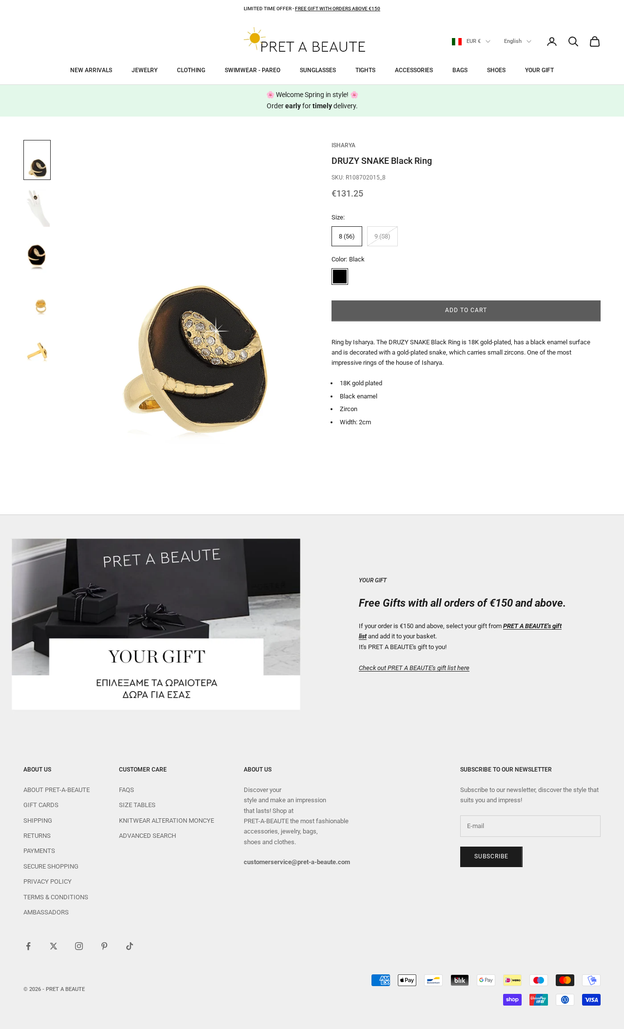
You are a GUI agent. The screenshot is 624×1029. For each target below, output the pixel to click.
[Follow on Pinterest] (104, 946)
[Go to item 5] (37, 351)
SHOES (496, 70)
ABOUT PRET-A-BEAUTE (56, 789)
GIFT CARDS (40, 805)
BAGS (460, 70)
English (513, 41)
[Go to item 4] (37, 303)
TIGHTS (365, 70)
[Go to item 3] (37, 256)
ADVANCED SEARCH (147, 835)
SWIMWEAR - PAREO (252, 70)
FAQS (126, 789)
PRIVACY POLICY (47, 881)
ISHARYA (343, 145)
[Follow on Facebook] (28, 946)
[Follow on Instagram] (79, 946)
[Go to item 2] (37, 208)
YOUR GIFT (539, 70)
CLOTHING (191, 70)
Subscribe (491, 856)
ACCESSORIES (414, 70)
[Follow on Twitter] (53, 946)
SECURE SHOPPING (50, 866)
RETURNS (37, 835)
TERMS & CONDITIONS (55, 897)
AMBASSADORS (46, 912)
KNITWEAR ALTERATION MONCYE (166, 820)
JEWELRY (144, 70)
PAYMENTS (39, 850)
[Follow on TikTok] (130, 946)
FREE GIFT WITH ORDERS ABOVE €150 (337, 8)
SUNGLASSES (318, 70)
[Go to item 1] (37, 160)
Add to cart (466, 310)
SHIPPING (37, 820)
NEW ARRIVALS (91, 70)
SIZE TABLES (137, 805)
